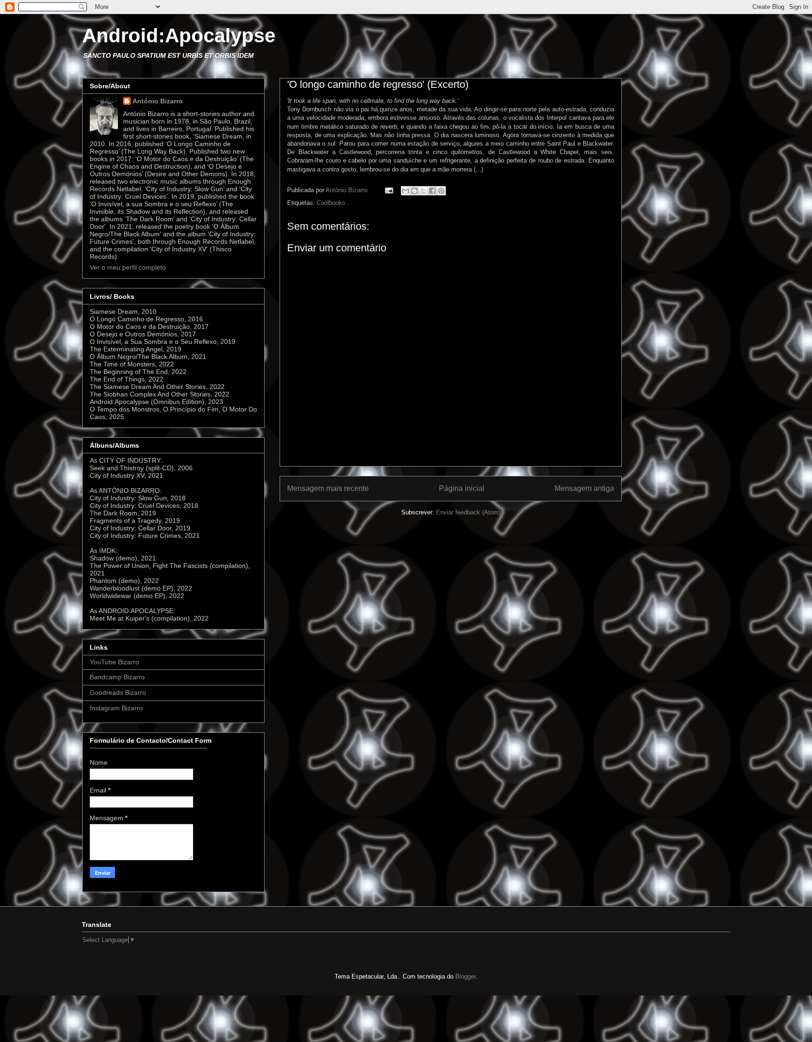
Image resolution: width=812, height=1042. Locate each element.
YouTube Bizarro (114, 662)
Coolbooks (331, 202)
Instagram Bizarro (116, 708)
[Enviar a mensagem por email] (405, 190)
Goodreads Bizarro (118, 692)
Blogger (465, 976)
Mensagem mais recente (328, 488)
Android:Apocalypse (178, 35)
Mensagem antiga (584, 488)
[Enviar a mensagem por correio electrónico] (388, 190)
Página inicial (461, 488)
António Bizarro (158, 101)
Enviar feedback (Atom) (468, 512)
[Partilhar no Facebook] (432, 190)
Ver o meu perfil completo (128, 267)
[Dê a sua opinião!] (414, 190)
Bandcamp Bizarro (117, 677)
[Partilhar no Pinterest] (441, 190)
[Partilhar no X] (423, 190)
